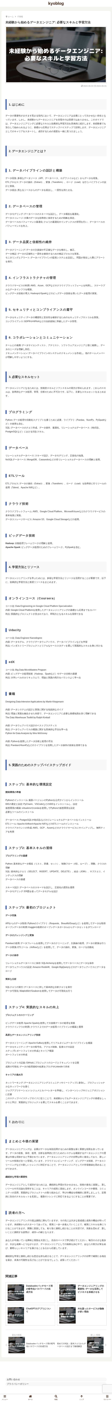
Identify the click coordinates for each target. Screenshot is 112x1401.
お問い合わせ (13, 1379)
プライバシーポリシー (18, 1384)
